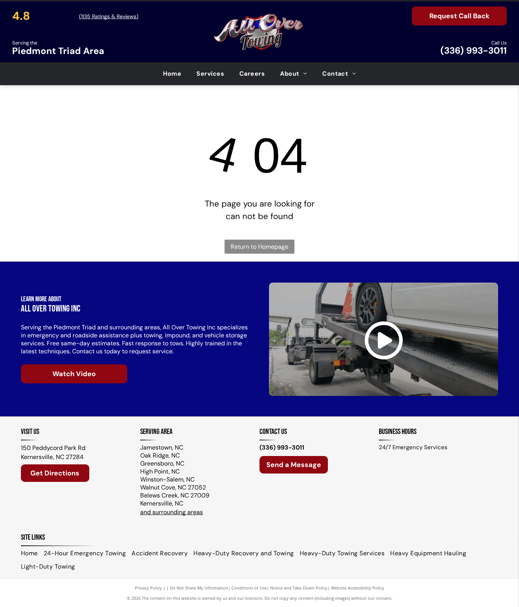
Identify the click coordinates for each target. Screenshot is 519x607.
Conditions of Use (249, 588)
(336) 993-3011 (473, 50)
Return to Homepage (259, 247)
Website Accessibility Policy (357, 588)
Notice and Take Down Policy (299, 588)
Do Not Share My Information (199, 588)
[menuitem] (172, 73)
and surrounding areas (171, 512)
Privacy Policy (148, 588)
